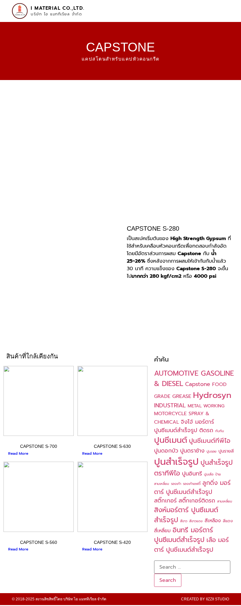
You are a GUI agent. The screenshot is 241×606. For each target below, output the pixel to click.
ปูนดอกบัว (166, 451)
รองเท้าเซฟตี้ (192, 483)
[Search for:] (192, 567)
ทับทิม (219, 430)
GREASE (181, 396)
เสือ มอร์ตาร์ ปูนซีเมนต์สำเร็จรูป (191, 544)
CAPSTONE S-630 (112, 446)
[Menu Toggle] (225, 8)
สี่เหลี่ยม (162, 530)
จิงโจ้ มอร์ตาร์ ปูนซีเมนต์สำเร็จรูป (184, 426)
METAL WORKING (206, 405)
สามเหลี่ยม (224, 501)
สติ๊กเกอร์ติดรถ (197, 500)
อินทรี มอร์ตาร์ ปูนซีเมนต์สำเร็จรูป (183, 535)
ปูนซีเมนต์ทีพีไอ (209, 441)
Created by (205, 599)
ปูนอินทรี (192, 473)
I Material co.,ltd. (57, 8)
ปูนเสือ (208, 474)
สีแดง (228, 521)
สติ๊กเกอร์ (165, 500)
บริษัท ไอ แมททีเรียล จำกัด (56, 14)
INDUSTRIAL (170, 405)
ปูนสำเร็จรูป (176, 462)
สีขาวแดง (196, 520)
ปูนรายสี (226, 451)
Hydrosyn (212, 395)
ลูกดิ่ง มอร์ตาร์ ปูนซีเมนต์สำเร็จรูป (192, 487)
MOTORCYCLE (170, 413)
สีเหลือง (213, 520)
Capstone (197, 384)
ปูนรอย (211, 451)
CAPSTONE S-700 (38, 446)
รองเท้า (176, 483)
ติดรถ (206, 430)
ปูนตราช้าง (192, 451)
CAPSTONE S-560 (38, 542)
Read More (18, 453)
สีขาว (183, 520)
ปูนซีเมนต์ (170, 440)
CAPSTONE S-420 (112, 542)
